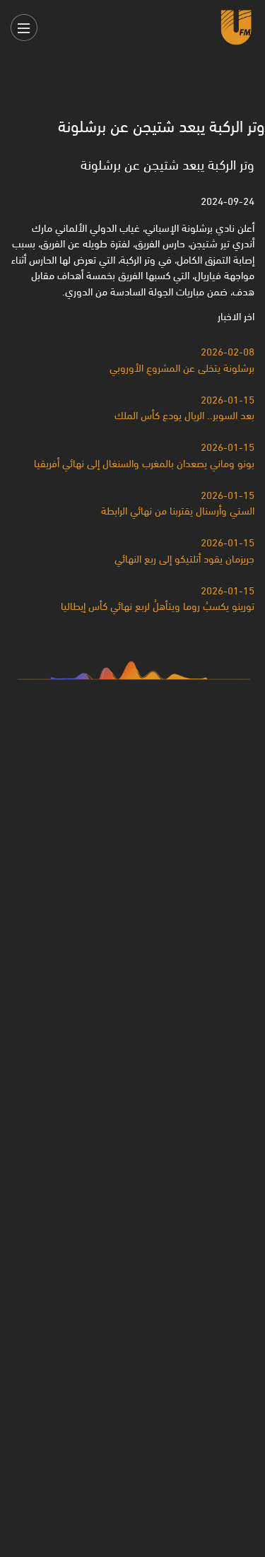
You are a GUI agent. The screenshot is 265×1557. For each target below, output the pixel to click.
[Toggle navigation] (24, 27)
